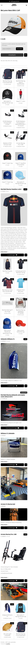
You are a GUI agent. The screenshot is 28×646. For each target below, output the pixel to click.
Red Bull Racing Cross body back (7, 81)
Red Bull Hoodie (7, 271)
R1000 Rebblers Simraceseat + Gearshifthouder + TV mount (20, 123)
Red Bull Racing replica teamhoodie (20, 82)
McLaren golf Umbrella (7, 634)
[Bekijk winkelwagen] (26, 5)
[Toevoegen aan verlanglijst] (25, 55)
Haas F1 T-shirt (20, 101)
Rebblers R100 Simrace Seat (7, 143)
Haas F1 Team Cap (7, 182)
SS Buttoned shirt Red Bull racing (21, 271)
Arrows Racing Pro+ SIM (20, 143)
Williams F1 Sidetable (7, 433)
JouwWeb (8, 643)
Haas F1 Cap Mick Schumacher (21, 163)
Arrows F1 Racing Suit (8, 504)
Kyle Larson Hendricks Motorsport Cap (7, 332)
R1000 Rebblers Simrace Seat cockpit (7, 123)
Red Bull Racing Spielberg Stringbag (20, 311)
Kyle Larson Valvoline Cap (20, 331)
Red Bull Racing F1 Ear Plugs (7, 310)
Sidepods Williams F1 (8, 339)
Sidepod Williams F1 (7, 615)
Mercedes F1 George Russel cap (7, 102)
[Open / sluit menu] (1, 5)
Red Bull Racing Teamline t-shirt (11, 189)
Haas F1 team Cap (7, 163)
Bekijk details (4, 251)
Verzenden (19, 48)
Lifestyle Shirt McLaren (21, 290)
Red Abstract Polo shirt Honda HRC (7, 290)
